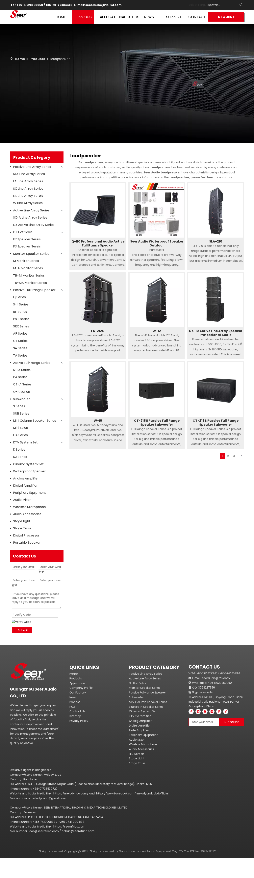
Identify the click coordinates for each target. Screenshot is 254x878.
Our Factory (77, 692)
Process (74, 702)
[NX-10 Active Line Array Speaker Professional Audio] (215, 299)
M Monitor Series (26, 261)
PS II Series (21, 319)
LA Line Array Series (28, 181)
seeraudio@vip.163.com (103, 5)
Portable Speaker (27, 542)
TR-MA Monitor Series (30, 283)
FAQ (72, 707)
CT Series (20, 341)
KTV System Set (25, 442)
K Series (19, 449)
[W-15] (98, 389)
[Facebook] (191, 711)
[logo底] (31, 671)
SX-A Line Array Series (30, 217)
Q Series (19, 297)
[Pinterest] (218, 711)
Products (75, 678)
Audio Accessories (27, 514)
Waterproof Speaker (29, 471)
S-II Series (20, 304)
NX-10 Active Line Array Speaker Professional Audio (215, 333)
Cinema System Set (28, 464)
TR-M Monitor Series (29, 275)
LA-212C (98, 331)
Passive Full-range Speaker (34, 290)
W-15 (98, 421)
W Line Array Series (28, 203)
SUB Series (21, 413)
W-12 (157, 331)
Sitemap (75, 716)
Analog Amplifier (26, 478)
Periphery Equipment (29, 492)
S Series (19, 406)
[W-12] (157, 299)
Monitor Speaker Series (31, 253)
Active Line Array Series (31, 210)
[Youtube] (205, 711)
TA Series (20, 355)
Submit (23, 630)
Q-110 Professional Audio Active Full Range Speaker (97, 243)
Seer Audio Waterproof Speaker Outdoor (156, 243)
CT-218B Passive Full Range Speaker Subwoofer (216, 423)
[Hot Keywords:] (241, 5)
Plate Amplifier (139, 730)
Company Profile (81, 688)
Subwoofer (21, 399)
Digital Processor (26, 535)
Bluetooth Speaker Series (146, 707)
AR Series (20, 333)
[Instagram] (212, 711)
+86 (210, 683)
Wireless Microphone (29, 507)
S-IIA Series (22, 370)
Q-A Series (21, 391)
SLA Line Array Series (29, 174)
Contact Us (77, 711)
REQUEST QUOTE (226, 18)
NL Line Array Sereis (28, 195)
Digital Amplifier (25, 485)
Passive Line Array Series (32, 167)
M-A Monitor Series (28, 268)
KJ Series (20, 457)
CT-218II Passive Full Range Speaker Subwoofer (157, 423)
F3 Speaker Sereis (27, 246)
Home (73, 674)
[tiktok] (225, 711)
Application (77, 683)
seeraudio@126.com (216, 678)
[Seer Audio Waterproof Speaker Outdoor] (157, 210)
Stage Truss (22, 528)
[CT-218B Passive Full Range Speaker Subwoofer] (215, 389)
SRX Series (21, 326)
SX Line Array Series (28, 188)
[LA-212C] (98, 299)
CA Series (20, 435)
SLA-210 (215, 242)
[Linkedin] (198, 711)
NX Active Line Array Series (33, 225)
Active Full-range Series (31, 363)
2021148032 (208, 851)
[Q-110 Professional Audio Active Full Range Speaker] (98, 210)
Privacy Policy (78, 721)
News (73, 697)
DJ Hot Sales (23, 232)
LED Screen (136, 754)
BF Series (20, 311)
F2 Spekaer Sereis (27, 239)
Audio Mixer (22, 500)
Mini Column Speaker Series (34, 420)
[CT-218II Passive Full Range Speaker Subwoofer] (157, 389)
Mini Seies (20, 427)
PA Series (20, 377)
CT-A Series (22, 384)
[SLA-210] (215, 210)
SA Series (20, 348)
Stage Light (21, 521)
